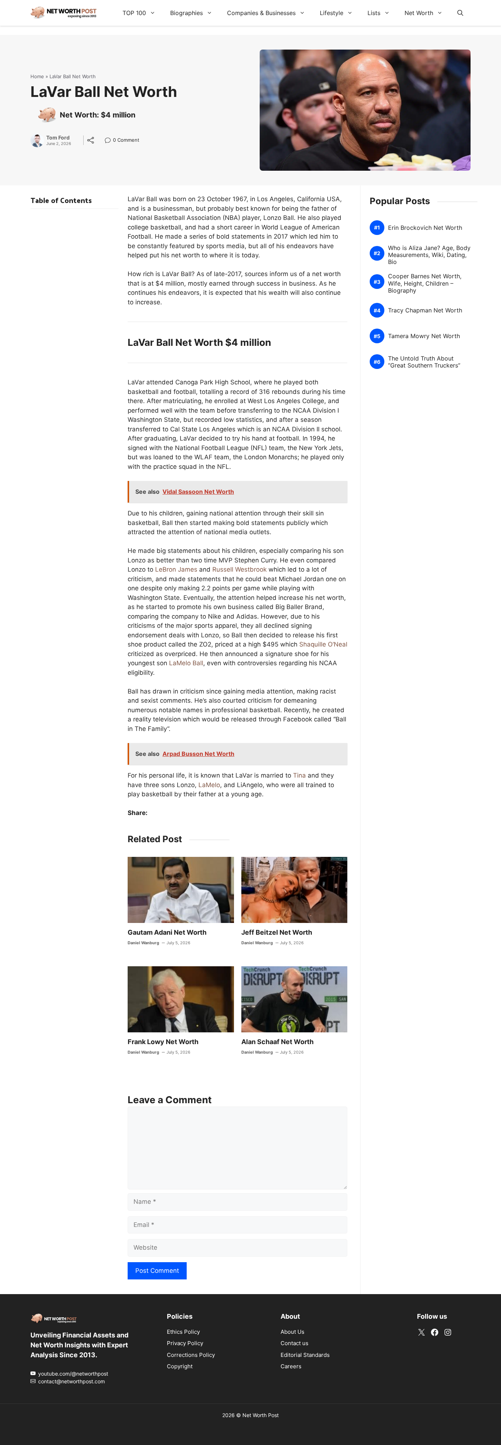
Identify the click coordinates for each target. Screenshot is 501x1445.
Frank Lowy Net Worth (163, 1042)
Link (110, 141)
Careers (291, 1366)
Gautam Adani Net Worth (167, 932)
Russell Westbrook (239, 569)
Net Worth (419, 13)
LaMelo (209, 785)
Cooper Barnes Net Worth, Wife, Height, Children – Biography (424, 283)
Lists (373, 13)
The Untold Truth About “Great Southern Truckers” (424, 362)
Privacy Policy (185, 1343)
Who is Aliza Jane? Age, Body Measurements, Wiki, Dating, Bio (429, 255)
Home (37, 76)
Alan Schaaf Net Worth (277, 1042)
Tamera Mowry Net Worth (424, 336)
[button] (460, 13)
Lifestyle (331, 13)
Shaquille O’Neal (323, 644)
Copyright (180, 1366)
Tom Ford (58, 138)
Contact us (294, 1343)
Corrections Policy (191, 1354)
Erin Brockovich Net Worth (425, 227)
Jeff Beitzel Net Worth (276, 932)
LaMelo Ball (186, 663)
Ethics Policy (183, 1331)
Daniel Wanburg (143, 942)
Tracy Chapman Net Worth (425, 310)
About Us (292, 1331)
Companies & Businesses (261, 13)
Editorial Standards (305, 1354)
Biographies (186, 13)
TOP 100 (134, 13)
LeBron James (176, 569)
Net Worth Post (260, 1415)
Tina (299, 775)
